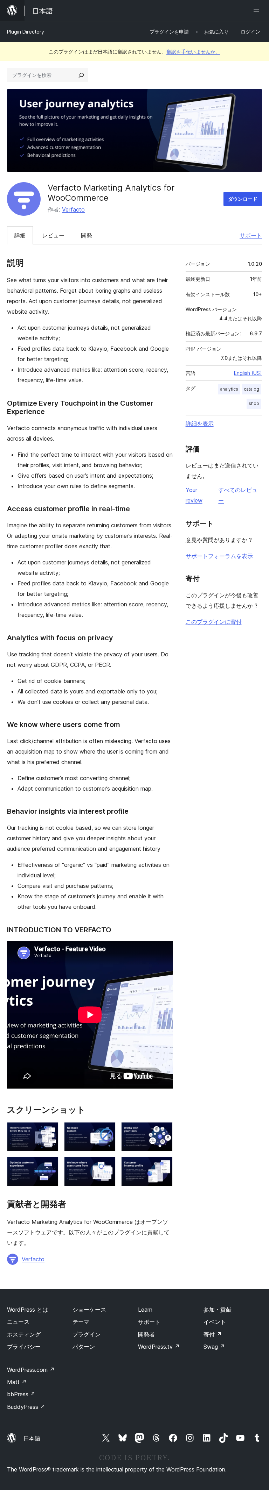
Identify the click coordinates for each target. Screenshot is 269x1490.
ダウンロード (242, 199)
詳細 (20, 235)
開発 (86, 235)
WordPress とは (27, 1309)
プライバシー (24, 1346)
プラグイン (87, 1334)
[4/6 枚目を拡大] (49, 1166)
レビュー (53, 235)
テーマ (81, 1321)
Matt (17, 1381)
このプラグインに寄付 (214, 621)
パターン (84, 1346)
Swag (214, 1346)
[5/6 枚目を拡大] (106, 1166)
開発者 (146, 1334)
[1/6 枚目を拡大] (49, 1131)
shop (254, 403)
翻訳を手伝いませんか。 (193, 52)
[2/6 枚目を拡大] (106, 1131)
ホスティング (24, 1334)
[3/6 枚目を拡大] (163, 1131)
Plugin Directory (25, 32)
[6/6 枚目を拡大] (163, 1166)
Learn (145, 1309)
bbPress (21, 1394)
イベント (215, 1321)
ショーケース (89, 1309)
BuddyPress (26, 1406)
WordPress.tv (159, 1346)
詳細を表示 (200, 423)
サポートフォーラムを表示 (219, 555)
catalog (251, 389)
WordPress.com (31, 1369)
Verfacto (73, 209)
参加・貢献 (218, 1309)
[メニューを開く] (258, 10)
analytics (229, 389)
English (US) (248, 373)
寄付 (213, 1334)
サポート (251, 235)
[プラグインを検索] (81, 75)
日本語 (31, 1438)
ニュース (18, 1321)
